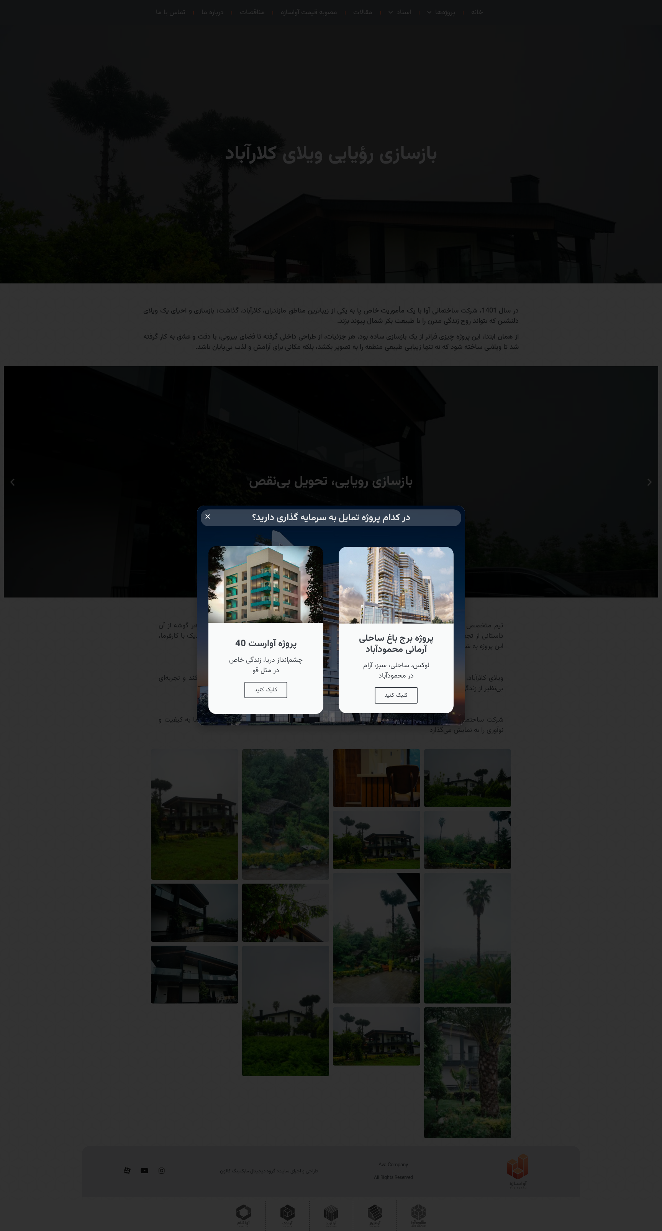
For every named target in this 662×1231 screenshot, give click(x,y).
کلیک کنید (396, 695)
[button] (208, 516)
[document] (331, 615)
